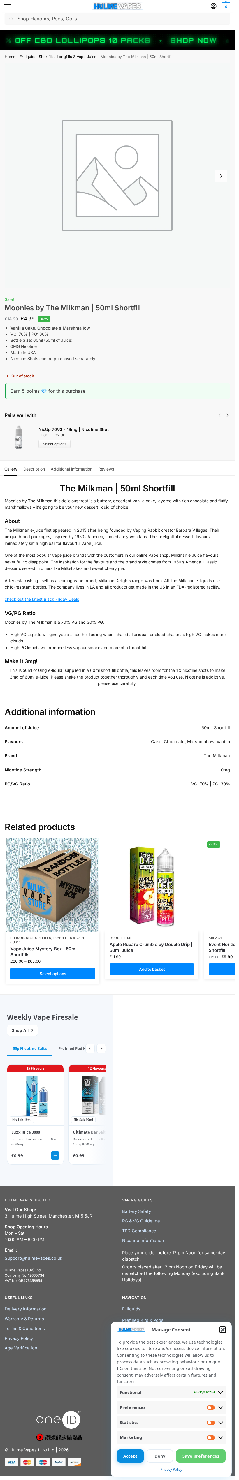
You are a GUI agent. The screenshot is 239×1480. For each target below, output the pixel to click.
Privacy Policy (171, 1469)
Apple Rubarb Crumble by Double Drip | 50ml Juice (151, 947)
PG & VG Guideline (141, 1221)
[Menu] (13, 6)
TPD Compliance (139, 1231)
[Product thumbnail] (21, 437)
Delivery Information (26, 1309)
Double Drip (121, 938)
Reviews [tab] (106, 468)
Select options (54, 444)
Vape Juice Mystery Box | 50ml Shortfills (43, 951)
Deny (159, 1456)
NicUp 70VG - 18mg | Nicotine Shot (73, 429)
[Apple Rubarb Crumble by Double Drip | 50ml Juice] (151, 885)
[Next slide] (221, 176)
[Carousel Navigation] (222, 415)
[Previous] (219, 415)
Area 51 (215, 938)
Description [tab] (34, 468)
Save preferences (200, 1456)
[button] (223, 1330)
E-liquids (131, 1309)
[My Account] (213, 6)
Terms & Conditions (25, 1328)
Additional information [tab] (71, 468)
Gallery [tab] (10, 468)
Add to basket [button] (152, 969)
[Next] (227, 415)
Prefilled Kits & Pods (143, 1320)
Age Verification (21, 1348)
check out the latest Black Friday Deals (42, 599)
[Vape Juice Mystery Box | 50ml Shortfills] (52, 885)
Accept (130, 1456)
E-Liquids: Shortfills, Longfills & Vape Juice (58, 56)
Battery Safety (136, 1211)
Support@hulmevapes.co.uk (33, 1258)
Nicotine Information (143, 1240)
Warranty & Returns (24, 1319)
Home (10, 56)
